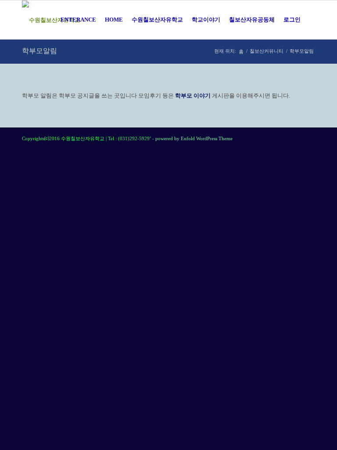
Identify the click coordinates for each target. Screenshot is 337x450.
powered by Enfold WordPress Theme (194, 138)
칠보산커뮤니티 (266, 51)
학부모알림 (39, 50)
